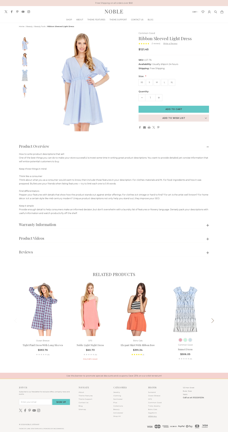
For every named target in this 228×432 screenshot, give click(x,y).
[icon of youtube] (23, 11)
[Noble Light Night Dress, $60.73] (90, 309)
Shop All (117, 416)
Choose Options (90, 328)
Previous (15, 320)
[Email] (144, 127)
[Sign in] (209, 11)
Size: (142, 76)
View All (152, 416)
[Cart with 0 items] (222, 11)
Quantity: (144, 91)
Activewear (118, 413)
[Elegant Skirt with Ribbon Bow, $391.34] (138, 309)
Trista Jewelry (154, 406)
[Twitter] (153, 127)
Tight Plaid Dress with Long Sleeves (43, 345)
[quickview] (58, 294)
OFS (150, 399)
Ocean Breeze (154, 396)
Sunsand (152, 392)
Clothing (117, 396)
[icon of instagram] (28, 11)
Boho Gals (152, 409)
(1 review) (156, 43)
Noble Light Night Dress (90, 345)
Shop (69, 20)
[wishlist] (203, 11)
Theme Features (96, 20)
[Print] (149, 127)
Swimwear (118, 399)
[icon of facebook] (11, 11)
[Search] (215, 11)
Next (212, 320)
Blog (150, 20)
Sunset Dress (185, 349)
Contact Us (137, 20)
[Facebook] (140, 127)
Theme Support (118, 20)
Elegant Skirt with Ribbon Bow (138, 345)
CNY (194, 12)
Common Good (155, 402)
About (79, 20)
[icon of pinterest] (17, 11)
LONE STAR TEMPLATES (34, 428)
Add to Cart (42, 328)
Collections (118, 406)
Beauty (116, 409)
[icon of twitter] (6, 11)
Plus (115, 402)
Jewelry (116, 392)
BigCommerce (58, 428)
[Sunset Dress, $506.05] (185, 309)
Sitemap (82, 409)
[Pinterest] (158, 127)
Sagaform (152, 413)
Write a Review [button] (170, 43)
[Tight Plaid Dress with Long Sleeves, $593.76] (43, 309)
